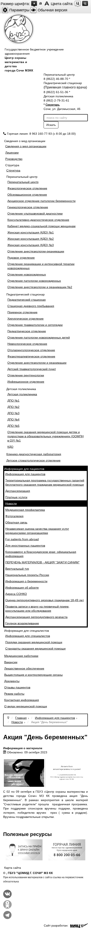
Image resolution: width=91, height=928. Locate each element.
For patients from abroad (22, 539)
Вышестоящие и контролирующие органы (33, 674)
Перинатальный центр (23, 182)
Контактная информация (21, 700)
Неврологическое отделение (27, 343)
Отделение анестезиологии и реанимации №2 (39, 287)
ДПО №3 (13, 413)
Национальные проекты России (27, 575)
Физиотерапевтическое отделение (31, 356)
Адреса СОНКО (16, 594)
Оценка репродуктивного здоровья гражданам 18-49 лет (44, 600)
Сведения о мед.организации (25, 146)
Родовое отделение (21, 257)
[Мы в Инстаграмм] (7, 904)
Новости (11, 503)
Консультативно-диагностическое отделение (38, 219)
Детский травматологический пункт (31, 369)
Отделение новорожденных (26, 274)
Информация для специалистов (27, 636)
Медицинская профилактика (25, 509)
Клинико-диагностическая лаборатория (33, 454)
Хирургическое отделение (25, 318)
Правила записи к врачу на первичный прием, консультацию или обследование (37, 608)
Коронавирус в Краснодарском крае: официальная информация (40, 554)
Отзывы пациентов (17, 687)
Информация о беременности (26, 581)
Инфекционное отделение (25, 381)
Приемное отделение (22, 312)
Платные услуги (16, 497)
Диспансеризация (17, 491)
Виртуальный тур (17, 568)
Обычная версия (52, 10)
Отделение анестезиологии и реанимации (36, 362)
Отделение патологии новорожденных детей (38, 337)
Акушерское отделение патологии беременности (41, 201)
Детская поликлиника (22, 394)
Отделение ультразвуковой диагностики (35, 213)
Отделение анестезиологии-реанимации (35, 251)
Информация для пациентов (25, 474)
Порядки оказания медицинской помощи (33, 642)
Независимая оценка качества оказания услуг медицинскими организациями (37, 531)
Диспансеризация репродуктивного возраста (36, 617)
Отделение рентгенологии (25, 375)
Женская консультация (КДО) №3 (30, 245)
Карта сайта (12, 867)
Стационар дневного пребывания (30, 306)
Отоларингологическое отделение (31, 350)
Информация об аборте (22, 587)
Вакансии (10, 662)
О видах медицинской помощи (25, 706)
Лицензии (12, 152)
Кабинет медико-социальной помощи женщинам (41, 226)
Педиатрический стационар (26, 299)
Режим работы (14, 693)
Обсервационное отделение (27, 194)
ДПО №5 (13, 425)
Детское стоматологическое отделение (33, 460)
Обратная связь (16, 522)
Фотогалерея (14, 516)
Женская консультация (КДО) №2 (30, 238)
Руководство (13, 159)
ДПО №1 (13, 400)
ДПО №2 (13, 407)
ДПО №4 (13, 419)
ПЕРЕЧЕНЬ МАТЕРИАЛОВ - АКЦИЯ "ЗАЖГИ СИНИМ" (42, 562)
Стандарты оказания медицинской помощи (35, 648)
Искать (51, 125)
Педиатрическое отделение (26, 331)
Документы (11, 681)
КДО (10, 446)
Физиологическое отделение (27, 188)
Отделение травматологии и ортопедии (35, 325)
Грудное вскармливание (22, 623)
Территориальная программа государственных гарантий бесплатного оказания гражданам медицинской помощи (44, 482)
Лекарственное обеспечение (24, 668)
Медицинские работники (21, 656)
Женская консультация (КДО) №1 (30, 232)
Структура (13, 170)
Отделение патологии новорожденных (34, 280)
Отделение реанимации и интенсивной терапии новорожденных (40, 266)
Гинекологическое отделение (27, 207)
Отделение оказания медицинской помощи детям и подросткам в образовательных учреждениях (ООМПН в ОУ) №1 (45, 436)
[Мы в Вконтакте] (7, 893)
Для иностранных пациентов (25, 545)
